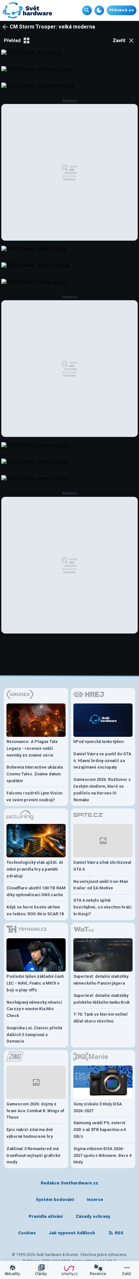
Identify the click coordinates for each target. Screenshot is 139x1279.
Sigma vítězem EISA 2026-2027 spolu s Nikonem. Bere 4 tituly (102, 1155)
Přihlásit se (121, 10)
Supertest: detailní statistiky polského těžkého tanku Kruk (101, 999)
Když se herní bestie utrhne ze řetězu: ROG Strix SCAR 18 (35, 910)
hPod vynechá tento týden (98, 741)
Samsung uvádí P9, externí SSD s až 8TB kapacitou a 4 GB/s (99, 1129)
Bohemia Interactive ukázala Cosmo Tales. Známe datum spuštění (34, 774)
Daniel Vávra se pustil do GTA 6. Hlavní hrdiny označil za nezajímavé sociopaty (102, 760)
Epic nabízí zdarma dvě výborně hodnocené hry (29, 1133)
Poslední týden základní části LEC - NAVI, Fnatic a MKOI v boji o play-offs (35, 983)
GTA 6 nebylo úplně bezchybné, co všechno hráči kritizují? (102, 907)
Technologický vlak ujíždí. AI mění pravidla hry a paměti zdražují (34, 869)
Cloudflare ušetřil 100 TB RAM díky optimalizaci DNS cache (36, 891)
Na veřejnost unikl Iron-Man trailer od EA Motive (100, 885)
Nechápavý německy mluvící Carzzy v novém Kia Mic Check (34, 1009)
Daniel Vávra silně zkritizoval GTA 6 (102, 866)
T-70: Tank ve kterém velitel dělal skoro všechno (100, 1017)
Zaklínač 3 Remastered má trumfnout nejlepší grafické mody (33, 1155)
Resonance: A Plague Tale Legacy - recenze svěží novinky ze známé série (32, 748)
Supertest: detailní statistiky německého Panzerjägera (100, 980)
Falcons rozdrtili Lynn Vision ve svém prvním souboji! (34, 796)
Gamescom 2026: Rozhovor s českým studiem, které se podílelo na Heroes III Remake (102, 789)
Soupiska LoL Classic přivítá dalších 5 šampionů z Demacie (34, 1034)
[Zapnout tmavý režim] (99, 10)
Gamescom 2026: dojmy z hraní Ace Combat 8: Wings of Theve (35, 1111)
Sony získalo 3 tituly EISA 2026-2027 (97, 1107)
